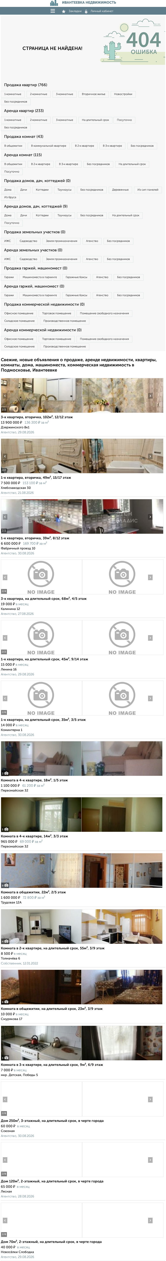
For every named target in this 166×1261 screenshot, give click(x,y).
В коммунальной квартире (48, 146)
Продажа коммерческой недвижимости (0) (44, 304)
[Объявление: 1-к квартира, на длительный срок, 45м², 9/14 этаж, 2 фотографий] (41, 655)
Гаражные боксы (76, 277)
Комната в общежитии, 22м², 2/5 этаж (33, 892)
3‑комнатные (64, 94)
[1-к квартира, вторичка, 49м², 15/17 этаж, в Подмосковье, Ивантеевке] (41, 473)
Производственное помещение (64, 321)
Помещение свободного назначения (104, 313)
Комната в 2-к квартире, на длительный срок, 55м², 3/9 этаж (53, 948)
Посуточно (124, 120)
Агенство (92, 241)
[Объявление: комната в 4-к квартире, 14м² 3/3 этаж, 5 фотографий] (82, 832)
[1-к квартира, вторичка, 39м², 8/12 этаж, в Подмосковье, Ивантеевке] (41, 534)
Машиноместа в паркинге (40, 277)
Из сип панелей (147, 189)
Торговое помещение (56, 313)
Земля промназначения (61, 241)
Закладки (75, 11)
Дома (7, 189)
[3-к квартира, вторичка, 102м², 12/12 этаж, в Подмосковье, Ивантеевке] (41, 413)
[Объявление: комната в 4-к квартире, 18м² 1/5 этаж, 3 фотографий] (82, 776)
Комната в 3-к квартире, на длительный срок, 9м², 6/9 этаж (52, 1065)
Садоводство (28, 241)
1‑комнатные (12, 94)
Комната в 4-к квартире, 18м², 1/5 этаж (34, 780)
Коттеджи (42, 189)
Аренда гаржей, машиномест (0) (34, 286)
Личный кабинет (102, 11)
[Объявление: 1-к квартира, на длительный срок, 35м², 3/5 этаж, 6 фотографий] (41, 715)
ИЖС (7, 241)
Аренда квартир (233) (24, 111)
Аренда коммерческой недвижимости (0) (42, 330)
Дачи (23, 189)
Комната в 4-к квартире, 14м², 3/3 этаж (34, 836)
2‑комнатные (38, 94)
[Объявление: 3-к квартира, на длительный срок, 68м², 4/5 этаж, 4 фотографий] (41, 594)
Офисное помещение (18, 313)
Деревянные (120, 189)
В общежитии (13, 146)
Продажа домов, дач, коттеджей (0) (37, 181)
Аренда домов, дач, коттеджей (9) (35, 206)
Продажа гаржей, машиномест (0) (35, 268)
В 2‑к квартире (84, 146)
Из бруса (10, 197)
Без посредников (15, 101)
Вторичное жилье (93, 94)
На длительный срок (95, 120)
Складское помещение (19, 321)
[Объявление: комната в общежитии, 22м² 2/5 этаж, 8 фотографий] (82, 888)
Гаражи (9, 277)
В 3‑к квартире (112, 146)
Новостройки (123, 94)
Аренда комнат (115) (23, 155)
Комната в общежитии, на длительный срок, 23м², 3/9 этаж (52, 1009)
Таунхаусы (64, 189)
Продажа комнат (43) (23, 137)
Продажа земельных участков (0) (34, 232)
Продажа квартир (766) (25, 85)
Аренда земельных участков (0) (33, 250)
